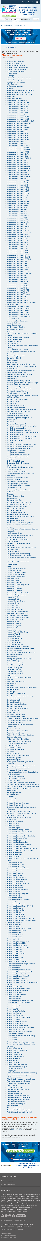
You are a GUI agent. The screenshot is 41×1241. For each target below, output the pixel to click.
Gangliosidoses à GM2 (15, 488)
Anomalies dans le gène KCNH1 (18, 189)
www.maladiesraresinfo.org (20, 1211)
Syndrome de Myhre (14, 933)
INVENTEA (21, 1227)
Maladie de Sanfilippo (14, 624)
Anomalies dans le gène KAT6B (18, 185)
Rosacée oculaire (13, 795)
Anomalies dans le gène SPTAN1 (18, 267)
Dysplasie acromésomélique (17, 428)
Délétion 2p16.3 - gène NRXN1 (17, 399)
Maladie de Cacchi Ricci (15, 582)
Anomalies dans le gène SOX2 (17, 265)
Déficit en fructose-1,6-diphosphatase (19, 374)
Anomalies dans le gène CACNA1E (19, 123)
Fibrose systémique (14, 479)
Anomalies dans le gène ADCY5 (18, 104)
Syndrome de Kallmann (15, 908)
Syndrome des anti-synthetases (17, 1025)
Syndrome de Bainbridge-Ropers (18, 830)
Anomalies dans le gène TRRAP (18, 292)
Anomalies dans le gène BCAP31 (18, 117)
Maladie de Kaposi (13, 605)
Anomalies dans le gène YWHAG (18, 313)
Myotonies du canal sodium (16, 681)
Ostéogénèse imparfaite (15, 722)
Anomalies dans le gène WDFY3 (18, 306)
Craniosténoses (12, 362)
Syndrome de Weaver (14, 1013)
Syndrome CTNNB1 (14, 823)
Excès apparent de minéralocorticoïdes (20, 467)
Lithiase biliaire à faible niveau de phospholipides (18, 563)
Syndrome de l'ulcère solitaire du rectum (20, 918)
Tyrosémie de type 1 (14, 1106)
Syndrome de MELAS (14, 926)
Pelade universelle (13, 745)
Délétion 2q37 (11, 403)
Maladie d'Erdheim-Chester (16, 601)
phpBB (12, 1224)
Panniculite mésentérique (15, 733)
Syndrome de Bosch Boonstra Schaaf (20, 850)
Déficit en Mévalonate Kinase (17, 376)
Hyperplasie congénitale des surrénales (20, 516)
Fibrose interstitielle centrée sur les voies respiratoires (20, 474)
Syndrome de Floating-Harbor (17, 879)
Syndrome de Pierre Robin (16, 953)
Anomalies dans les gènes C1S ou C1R (20, 121)
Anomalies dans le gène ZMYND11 (19, 317)
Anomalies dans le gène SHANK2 (18, 257)
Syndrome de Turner (14, 1007)
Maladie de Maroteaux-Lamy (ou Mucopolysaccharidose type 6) (18, 614)
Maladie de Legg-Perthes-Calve (18, 611)
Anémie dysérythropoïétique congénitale (20, 90)
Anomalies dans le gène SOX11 (17, 263)
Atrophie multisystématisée (16, 327)
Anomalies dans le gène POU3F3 (18, 236)
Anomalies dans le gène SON (17, 261)
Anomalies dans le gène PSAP (17, 240)
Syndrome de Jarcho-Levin (16, 904)
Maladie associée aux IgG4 (16, 576)
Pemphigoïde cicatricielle (15, 749)
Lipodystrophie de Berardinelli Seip (19, 554)
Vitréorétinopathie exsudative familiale (20, 1112)
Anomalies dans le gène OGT (17, 218)
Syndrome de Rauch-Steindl (16, 961)
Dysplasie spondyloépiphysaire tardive (20, 438)
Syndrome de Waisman (15, 1015)
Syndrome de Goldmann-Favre (17, 889)
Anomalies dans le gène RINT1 (17, 243)
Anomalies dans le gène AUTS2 (18, 115)
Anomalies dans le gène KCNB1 (18, 187)
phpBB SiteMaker (6, 1233)
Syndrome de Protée (14, 959)
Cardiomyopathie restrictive (16, 339)
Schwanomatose (13, 799)
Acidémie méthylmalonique (16, 65)
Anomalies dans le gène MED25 (18, 203)
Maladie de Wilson (13, 640)
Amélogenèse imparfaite (15, 86)
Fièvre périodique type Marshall (17, 483)
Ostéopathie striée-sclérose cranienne (20, 725)
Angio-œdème (12, 96)
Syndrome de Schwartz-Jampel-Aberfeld (21, 964)
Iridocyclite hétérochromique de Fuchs (20, 535)
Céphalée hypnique (13, 343)
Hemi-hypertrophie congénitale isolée (19, 502)
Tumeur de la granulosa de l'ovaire (18, 1089)
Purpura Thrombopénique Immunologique (21, 782)
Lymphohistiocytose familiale (16, 572)
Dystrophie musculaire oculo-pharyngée (20, 446)
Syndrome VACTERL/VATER (17, 1064)
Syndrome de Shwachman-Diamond (19, 972)
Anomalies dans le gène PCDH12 (18, 226)
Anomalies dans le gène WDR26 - (18, 308)
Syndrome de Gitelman (14, 885)
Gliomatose (11, 494)
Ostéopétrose (11, 727)
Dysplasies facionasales (15, 440)
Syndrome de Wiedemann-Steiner (18, 1017)
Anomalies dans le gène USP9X (18, 300)
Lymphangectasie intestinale (16, 568)
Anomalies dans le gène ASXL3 (18, 111)
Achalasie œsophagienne (15, 61)
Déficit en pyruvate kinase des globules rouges (23, 383)
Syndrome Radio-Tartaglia (16, 1056)
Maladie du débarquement (15, 644)
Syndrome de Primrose (15, 957)
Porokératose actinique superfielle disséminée (22, 772)
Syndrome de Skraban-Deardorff (18, 976)
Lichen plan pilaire (13, 552)
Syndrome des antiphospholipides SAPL (20, 1027)
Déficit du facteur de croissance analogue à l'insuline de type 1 (21, 367)
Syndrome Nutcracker (14, 1048)
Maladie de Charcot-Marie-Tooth (18, 593)
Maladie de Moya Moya (15, 619)
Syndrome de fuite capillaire (16, 881)
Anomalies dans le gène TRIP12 (18, 290)
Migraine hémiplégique (14, 667)
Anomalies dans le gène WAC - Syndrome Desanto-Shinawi (21, 303)
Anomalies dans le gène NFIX (17, 214)
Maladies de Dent (13, 599)
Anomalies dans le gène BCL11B (18, 119)
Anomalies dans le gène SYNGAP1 (19, 273)
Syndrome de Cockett (14, 863)
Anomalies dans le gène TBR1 (17, 280)
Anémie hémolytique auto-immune (18, 92)
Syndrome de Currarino (15, 873)
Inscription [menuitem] (23, 2)
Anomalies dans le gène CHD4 (17, 135)
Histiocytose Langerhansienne (17, 506)
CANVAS (10, 335)
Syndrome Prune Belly (14, 1054)
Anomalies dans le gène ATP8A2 (18, 113)
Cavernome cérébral (14, 341)
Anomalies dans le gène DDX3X (18, 152)
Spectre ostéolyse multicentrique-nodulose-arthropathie (21, 808)
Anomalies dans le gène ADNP (17, 107)
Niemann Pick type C (14, 712)
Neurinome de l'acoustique (16, 694)
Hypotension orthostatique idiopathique (20, 523)
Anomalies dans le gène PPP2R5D (19, 232)
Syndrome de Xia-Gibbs (15, 1023)
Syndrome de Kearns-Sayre (16, 910)
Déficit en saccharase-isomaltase (18, 385)
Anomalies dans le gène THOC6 (18, 286)
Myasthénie (11, 675)
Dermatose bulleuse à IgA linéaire (18, 411)
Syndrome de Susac (14, 996)
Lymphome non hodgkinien (16, 574)
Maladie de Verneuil (13, 634)
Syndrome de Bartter (14, 840)
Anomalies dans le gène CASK (17, 129)
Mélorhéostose (12, 657)
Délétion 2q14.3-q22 (13, 401)
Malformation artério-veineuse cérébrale (20, 648)
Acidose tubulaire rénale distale (17, 67)
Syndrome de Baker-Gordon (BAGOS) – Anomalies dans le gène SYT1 (20, 833)
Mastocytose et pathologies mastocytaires (21, 652)
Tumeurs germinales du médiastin (18, 1099)
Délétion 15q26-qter (13, 397)
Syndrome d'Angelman (14, 828)
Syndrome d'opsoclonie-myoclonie (19, 941)
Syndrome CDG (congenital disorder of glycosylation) (20, 818)
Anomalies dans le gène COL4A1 (18, 142)
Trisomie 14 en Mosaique (15, 1087)
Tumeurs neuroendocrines (16, 1102)
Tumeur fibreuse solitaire (15, 1093)
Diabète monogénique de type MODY (19, 418)
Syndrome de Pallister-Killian (16, 943)
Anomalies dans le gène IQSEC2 (18, 181)
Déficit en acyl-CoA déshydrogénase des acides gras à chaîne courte (21, 371)
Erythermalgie (11, 465)
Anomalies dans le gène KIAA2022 (18, 193)
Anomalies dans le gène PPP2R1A (18, 238)
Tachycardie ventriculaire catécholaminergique (23, 1073)
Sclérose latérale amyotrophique (18, 803)
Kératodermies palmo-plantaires (17, 539)
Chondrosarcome (13, 354)
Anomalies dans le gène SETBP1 (18, 255)
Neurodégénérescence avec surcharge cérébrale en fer (20, 697)
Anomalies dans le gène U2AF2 (17, 298)
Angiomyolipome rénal (14, 98)
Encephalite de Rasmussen (16, 453)
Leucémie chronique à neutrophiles (18, 543)
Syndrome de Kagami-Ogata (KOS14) (20, 906)
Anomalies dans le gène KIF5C (17, 197)
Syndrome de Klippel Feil (15, 914)
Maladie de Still (12, 628)
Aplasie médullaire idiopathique (17, 321)
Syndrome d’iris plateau (15, 1034)
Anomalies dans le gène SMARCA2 (19, 259)
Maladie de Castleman (14, 591)
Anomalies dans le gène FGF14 (17, 162)
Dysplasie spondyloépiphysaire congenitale (22, 436)
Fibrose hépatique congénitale (17, 471)
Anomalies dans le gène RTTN (17, 245)
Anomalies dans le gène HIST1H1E (19, 177)
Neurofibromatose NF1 (14, 700)
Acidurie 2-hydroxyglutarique (17, 69)
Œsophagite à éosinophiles (16, 716)
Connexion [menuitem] (31, 2)
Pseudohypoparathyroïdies (16, 776)
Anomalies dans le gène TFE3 (17, 284)
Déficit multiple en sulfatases (16, 391)
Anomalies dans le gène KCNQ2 (18, 191)
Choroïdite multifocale (14, 358)
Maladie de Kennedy (14, 607)
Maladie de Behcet (13, 578)
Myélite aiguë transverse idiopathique (19, 677)
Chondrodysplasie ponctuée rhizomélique (21, 352)
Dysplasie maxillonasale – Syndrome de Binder (23, 432)
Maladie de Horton (13, 603)
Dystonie (10, 442)
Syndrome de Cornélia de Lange (18, 869)
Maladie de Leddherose (15, 609)
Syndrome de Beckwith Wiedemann (19, 844)
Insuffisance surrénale (14, 533)
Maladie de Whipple (13, 636)
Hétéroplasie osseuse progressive (18, 504)
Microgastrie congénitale (15, 663)
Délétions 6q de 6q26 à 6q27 (16, 405)
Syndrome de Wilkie (14, 1019)
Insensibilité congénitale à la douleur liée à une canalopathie (22, 530)
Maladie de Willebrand (14, 638)
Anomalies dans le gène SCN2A (18, 251)
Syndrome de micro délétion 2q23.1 (19, 928)
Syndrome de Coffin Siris (15, 865)
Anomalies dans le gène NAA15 (17, 212)
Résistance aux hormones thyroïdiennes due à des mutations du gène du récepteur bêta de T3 (23, 785)
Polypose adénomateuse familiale (18, 768)
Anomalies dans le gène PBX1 (17, 224)
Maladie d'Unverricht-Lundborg (17, 632)
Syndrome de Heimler (14, 898)
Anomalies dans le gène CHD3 (17, 133)
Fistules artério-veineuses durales (18, 486)
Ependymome (11, 459)
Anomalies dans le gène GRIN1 (17, 172)
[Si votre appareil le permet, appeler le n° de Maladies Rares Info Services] (20, 1151)
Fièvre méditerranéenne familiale (18, 481)
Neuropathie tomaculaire (15, 706)
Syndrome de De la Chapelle (17, 877)
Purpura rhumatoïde (13, 780)
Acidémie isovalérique (14, 63)
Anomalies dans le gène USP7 (17, 296)
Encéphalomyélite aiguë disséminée (19, 457)
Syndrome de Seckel (14, 966)
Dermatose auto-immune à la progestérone (21, 409)
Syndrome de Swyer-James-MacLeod (20, 1001)
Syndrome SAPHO (13, 1058)
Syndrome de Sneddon (14, 986)
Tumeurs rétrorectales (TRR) (16, 1104)
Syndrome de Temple (14, 1005)
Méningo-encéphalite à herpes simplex (20, 659)
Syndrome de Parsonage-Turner (18, 947)
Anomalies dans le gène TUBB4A (18, 294)
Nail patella (10, 685)
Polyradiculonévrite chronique (17, 770)
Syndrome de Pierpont (14, 951)
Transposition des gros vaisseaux (18, 1081)
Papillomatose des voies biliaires (18, 739)
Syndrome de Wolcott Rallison (17, 1021)
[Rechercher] (34, 19)
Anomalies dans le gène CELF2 (17, 131)
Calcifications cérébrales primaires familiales (22, 333)
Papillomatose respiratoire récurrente (19, 741)
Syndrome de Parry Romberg (17, 945)
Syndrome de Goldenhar (15, 887)
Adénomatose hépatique (15, 80)
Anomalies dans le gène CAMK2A (18, 125)
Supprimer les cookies (9, 1184)
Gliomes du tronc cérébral (15, 496)
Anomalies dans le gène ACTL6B (18, 102)
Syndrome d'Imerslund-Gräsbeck (18, 900)
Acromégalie (11, 76)
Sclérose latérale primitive (15, 805)
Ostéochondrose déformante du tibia (19, 720)
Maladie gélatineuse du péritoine (17, 646)
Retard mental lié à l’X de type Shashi (19, 788)
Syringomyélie (11, 1071)
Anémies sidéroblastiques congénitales (20, 94)
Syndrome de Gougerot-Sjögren (17, 893)
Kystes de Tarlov (12, 541)
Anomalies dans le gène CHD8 (17, 137)
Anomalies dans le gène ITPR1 (17, 183)
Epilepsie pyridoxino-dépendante (18, 463)
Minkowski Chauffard (14, 669)
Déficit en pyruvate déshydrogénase (19, 380)
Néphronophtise (12, 692)
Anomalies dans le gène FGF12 (17, 160)
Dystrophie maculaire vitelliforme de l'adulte (21, 444)
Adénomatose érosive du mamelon (19, 78)
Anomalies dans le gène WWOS (18, 310)
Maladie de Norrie (13, 622)
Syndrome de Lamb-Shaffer (16, 916)
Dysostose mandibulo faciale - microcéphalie (22, 426)
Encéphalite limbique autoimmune (18, 455)
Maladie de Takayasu (14, 630)
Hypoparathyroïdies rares (15, 521)
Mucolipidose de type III (15, 673)
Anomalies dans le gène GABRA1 (18, 166)
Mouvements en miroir (14, 671)
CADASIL (10, 331)
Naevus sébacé (12, 683)
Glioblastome (11, 492)
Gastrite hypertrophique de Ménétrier (19, 490)
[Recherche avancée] (37, 19)
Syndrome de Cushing (14, 875)
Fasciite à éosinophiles (15, 469)
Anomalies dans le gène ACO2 (17, 100)
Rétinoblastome (12, 790)
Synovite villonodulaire (14, 1069)
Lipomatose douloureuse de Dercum (19, 556)
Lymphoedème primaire (15, 570)
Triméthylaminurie (13, 1085)
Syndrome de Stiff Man (15, 992)
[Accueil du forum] (9, 9)
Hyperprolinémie (12, 519)
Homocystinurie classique (15, 508)
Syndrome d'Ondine (14, 939)
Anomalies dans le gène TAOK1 (17, 277)
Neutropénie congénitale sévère (17, 708)
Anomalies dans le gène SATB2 (17, 249)
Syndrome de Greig (13, 895)
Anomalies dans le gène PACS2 (17, 222)
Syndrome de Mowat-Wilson (16, 931)
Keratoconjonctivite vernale (16, 537)
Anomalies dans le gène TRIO (17, 288)
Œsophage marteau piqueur (16, 714)
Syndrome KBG (12, 1040)
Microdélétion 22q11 (14, 661)
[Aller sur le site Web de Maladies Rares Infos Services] (20, 1159)
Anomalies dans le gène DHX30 (17, 156)
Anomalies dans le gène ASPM (17, 109)
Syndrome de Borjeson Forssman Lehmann (22, 848)
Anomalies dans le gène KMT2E (18, 199)
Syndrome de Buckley (14, 854)
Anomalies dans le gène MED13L (18, 201)
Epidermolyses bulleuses (15, 461)
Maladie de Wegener (14, 642)
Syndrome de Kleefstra (15, 912)
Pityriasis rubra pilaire (14, 760)
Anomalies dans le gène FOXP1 (18, 164)
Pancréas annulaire (13, 729)
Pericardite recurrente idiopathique (18, 755)
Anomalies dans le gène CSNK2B (18, 150)
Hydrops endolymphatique (16, 512)
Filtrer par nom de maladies (12, 55)
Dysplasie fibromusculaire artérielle (19, 430)
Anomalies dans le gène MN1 (17, 207)
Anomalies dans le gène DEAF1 (17, 154)
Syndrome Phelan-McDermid (17, 1050)
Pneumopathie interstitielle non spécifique (21, 766)
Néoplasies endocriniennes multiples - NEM (22, 687)
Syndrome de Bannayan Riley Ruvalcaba (21, 836)
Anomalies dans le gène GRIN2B (18, 174)
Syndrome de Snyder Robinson (18, 990)
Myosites (10, 679)
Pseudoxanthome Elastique (16, 778)
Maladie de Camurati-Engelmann (18, 584)
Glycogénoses (12, 498)
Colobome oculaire (13, 360)
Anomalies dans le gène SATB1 (17, 247)
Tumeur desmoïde (13, 1091)
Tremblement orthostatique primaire (19, 1083)
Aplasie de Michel (13, 319)
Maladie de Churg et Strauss (16, 595)
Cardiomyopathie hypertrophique (18, 337)
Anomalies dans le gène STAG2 (17, 269)
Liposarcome (11, 560)
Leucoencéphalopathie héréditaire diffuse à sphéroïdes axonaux (21, 549)
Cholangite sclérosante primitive (17, 350)
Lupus (9, 566)
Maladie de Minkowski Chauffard (18, 617)
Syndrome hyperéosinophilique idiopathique (21, 1036)
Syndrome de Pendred (14, 949)
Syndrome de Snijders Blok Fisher (18, 988)
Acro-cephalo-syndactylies (16, 71)
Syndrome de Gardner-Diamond (18, 883)
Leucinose (10, 545)
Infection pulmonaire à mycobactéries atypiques (19, 526)
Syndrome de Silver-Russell (16, 974)
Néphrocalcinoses (13, 689)
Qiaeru (21, 1229)
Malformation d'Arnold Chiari (16, 650)
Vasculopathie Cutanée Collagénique (19, 1110)
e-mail (18, 1155)
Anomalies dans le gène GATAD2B (19, 170)
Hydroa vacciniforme (14, 510)
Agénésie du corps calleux (16, 82)
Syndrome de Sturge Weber (16, 994)
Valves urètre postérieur (15, 1108)
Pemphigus (10, 751)
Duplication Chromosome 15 (16, 424)
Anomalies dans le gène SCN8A (18, 253)
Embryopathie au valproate (16, 451)
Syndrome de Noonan (14, 937)
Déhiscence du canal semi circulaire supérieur (23, 395)
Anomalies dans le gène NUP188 (18, 216)
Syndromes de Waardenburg (16, 1011)
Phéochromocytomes (14, 758)
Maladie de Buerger (13, 580)
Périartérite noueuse (13, 753)
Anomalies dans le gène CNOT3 (18, 140)
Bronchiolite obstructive (15, 329)
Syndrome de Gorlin (13, 891)
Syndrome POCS (13, 1052)
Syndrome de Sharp (13, 968)
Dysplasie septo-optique (15, 434)
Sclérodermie (11, 801)
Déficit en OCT (12, 378)
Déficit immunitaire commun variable (19, 389)
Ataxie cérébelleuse (13, 323)
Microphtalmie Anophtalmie (16, 665)
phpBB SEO (12, 1235)
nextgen (28, 1227)
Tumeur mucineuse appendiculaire (18, 1097)
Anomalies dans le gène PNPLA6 (18, 230)
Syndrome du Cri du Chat (15, 1029)
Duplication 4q (11, 422)
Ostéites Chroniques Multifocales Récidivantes (23, 718)
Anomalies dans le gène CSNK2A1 (19, 148)
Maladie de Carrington (14, 589)
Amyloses (10, 88)
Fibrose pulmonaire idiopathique (17, 477)
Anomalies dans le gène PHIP (17, 228)
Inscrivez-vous (20, 39)
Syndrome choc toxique (15, 821)
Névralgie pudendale (14, 710)
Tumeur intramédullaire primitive (17, 1095)
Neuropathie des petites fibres (17, 704)
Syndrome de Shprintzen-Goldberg (18, 970)
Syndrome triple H (13, 1060)
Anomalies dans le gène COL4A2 (18, 144)
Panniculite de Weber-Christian (17, 731)
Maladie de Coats (13, 597)
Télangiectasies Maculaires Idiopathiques (21, 1079)
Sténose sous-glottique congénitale (18, 811)
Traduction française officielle (9, 1229)
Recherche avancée (8, 1181)
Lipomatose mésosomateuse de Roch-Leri (21, 558)
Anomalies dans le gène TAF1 (17, 275)
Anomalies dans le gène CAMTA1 (18, 127)
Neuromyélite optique (14, 702)
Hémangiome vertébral (14, 500)
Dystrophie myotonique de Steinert (19, 449)
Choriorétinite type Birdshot (16, 356)
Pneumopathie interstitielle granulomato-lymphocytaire (20, 763)
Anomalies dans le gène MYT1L (17, 210)
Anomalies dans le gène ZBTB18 (18, 315)
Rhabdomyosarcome (14, 792)
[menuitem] (5, 1237)
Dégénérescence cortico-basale (17, 393)
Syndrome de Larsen (14, 924)
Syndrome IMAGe (13, 1038)
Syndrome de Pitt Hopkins (16, 955)
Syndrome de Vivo (13, 1009)
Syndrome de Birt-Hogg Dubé (17, 846)
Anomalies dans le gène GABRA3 (18, 168)
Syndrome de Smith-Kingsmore (18, 980)
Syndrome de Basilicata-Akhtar (17, 842)
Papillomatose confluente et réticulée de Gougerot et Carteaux (20, 736)
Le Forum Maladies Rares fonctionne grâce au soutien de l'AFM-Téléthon (27, 1165)
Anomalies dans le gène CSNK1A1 (19, 146)
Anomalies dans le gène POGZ (17, 234)
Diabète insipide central (15, 413)
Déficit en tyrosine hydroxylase (17, 387)
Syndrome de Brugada (14, 852)
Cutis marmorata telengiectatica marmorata (21, 364)
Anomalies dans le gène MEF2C (18, 205)
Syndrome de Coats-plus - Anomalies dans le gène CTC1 (22, 860)
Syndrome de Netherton (15, 935)
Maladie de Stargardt (14, 626)
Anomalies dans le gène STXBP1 (18, 271)
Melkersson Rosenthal (14, 655)
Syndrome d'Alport (13, 825)
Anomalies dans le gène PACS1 (18, 220)
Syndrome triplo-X (13, 1062)
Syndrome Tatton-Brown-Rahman (18, 1003)
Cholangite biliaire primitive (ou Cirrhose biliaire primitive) (22, 347)
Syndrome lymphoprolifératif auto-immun (20, 1042)
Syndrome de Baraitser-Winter (17, 838)
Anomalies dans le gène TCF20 (17, 282)
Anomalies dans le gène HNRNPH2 (19, 179)
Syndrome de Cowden (14, 871)
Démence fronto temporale (16, 407)
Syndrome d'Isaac (13, 902)
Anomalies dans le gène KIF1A (17, 195)
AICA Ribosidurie (13, 84)
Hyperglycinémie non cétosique (17, 514)
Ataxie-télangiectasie (14, 325)
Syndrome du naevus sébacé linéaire (19, 1031)
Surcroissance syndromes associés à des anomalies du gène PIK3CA (21, 814)
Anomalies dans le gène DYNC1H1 (19, 158)
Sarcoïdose (11, 797)
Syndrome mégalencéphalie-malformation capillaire (21, 1045)
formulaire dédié (16, 1130)
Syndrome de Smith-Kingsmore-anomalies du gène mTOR (22, 983)
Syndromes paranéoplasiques (17, 1067)
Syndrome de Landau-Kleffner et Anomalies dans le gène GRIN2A (21, 921)
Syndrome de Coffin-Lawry (16, 867)
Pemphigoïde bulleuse (14, 747)
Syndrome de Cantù (14, 856)
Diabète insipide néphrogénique (17, 416)
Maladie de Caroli (13, 586)
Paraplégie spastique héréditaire (18, 743)
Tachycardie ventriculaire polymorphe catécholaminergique (19, 1076)
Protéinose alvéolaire (14, 774)
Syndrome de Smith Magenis (17, 978)
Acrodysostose (12, 74)
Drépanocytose (12, 420)
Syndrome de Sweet (14, 998)
